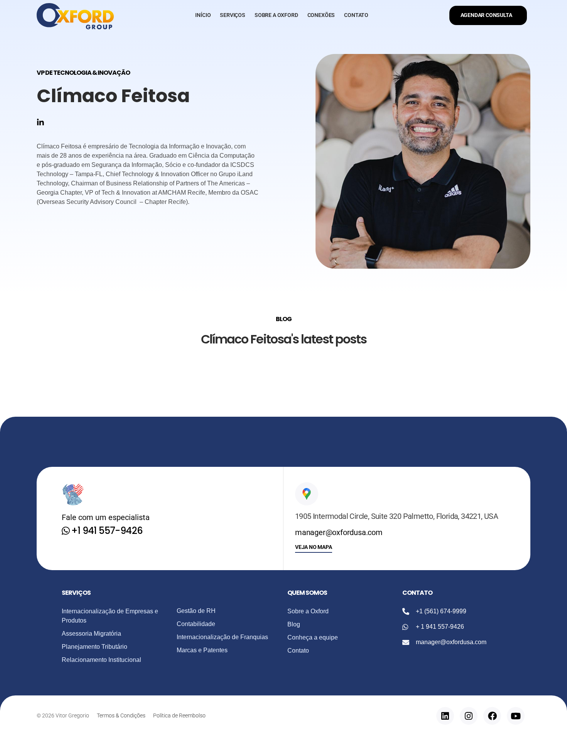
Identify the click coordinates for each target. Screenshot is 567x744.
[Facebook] (492, 716)
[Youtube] (516, 716)
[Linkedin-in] (40, 122)
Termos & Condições (121, 715)
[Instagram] (469, 716)
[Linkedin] (445, 716)
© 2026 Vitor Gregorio (63, 715)
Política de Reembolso (179, 715)
